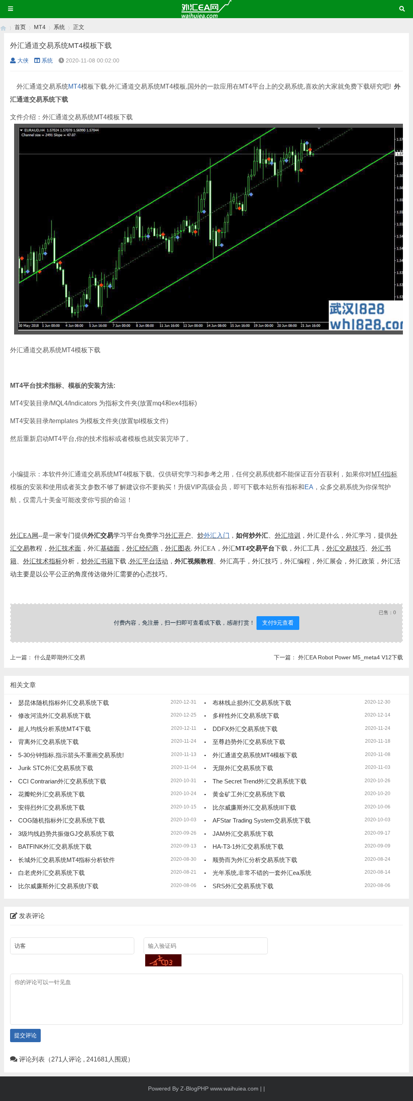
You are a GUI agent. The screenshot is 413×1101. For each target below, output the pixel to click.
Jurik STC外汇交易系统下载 (55, 767)
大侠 (23, 60)
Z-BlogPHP (194, 1088)
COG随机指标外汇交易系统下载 (61, 820)
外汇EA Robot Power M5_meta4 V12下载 (350, 657)
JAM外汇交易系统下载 (243, 833)
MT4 (40, 27)
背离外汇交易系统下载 (48, 741)
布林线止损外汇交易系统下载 (252, 702)
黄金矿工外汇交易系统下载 (249, 794)
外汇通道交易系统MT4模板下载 (255, 755)
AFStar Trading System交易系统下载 (262, 820)
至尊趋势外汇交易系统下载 (249, 741)
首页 (20, 27)
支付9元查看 (278, 622)
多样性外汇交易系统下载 (246, 715)
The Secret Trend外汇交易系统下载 (260, 781)
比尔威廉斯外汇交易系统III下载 (254, 807)
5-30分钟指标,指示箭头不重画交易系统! (71, 755)
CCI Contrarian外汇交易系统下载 (62, 781)
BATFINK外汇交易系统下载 (55, 846)
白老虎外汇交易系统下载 (51, 872)
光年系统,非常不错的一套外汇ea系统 (262, 872)
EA (309, 487)
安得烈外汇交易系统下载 (51, 807)
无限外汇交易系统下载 (243, 767)
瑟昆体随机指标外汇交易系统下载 (63, 702)
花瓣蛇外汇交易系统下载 (51, 794)
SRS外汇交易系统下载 (243, 886)
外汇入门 (216, 535)
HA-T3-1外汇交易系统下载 (248, 846)
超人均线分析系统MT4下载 (54, 728)
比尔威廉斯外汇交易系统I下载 (58, 886)
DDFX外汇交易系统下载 (245, 728)
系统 (59, 27)
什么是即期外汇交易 (59, 657)
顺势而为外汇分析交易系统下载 (255, 859)
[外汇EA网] (3, 27)
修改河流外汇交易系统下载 (54, 715)
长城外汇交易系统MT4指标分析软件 (66, 859)
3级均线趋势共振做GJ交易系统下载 (66, 833)
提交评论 (25, 1035)
